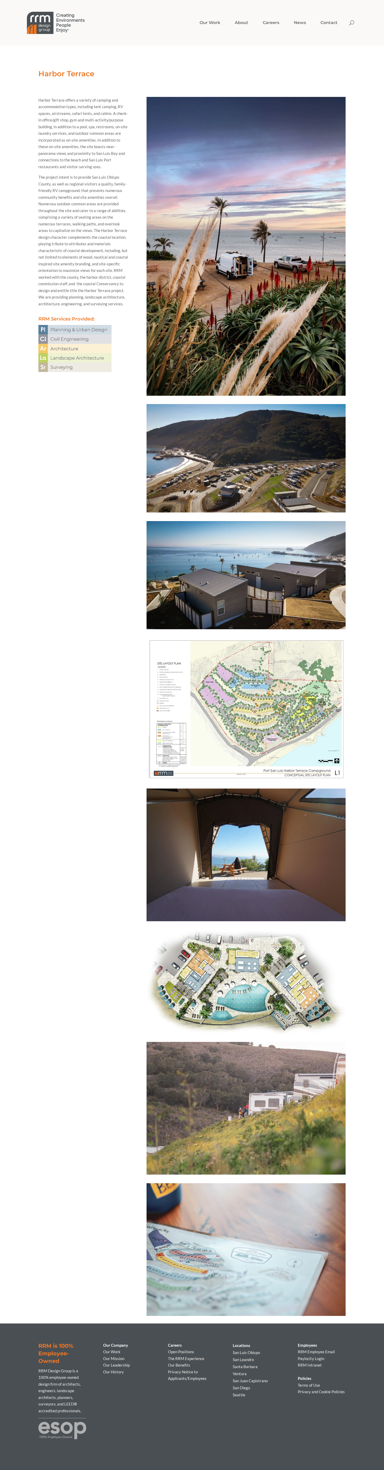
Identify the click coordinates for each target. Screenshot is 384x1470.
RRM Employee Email (316, 1351)
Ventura (240, 1373)
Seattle (239, 1394)
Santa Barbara (245, 1366)
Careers (271, 23)
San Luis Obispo (246, 1352)
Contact (329, 23)
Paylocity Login (311, 1358)
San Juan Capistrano (250, 1380)
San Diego (241, 1387)
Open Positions (181, 1351)
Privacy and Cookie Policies (321, 1391)
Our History (113, 1371)
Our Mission (113, 1358)
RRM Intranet (310, 1365)
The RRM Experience (186, 1358)
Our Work (111, 1351)
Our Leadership (116, 1365)
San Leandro (243, 1359)
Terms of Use (309, 1385)
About (241, 23)
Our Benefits (179, 1365)
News (300, 23)
